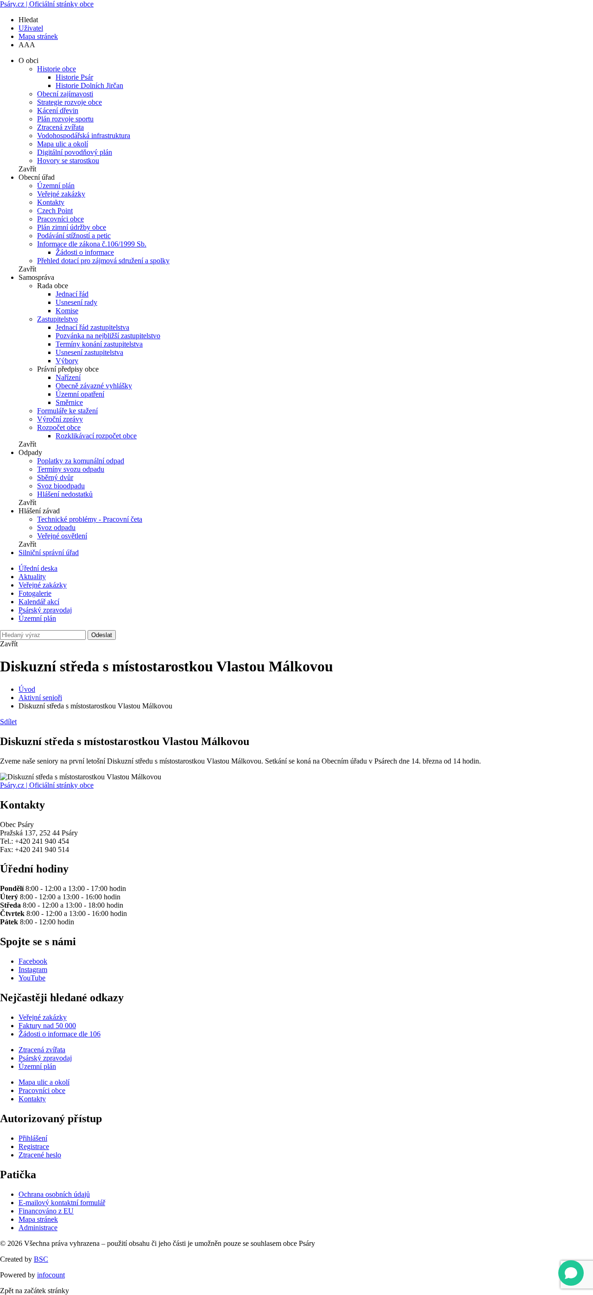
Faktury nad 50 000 (47, 1026)
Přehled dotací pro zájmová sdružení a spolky (103, 261)
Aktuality (32, 577)
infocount (51, 1275)
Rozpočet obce (59, 427)
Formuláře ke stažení (67, 411)
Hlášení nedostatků (65, 494)
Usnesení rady (76, 302)
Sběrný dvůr (55, 477)
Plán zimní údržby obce (71, 227)
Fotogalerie (35, 593)
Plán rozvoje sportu (65, 119)
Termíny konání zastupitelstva (99, 344)
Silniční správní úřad (49, 552)
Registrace (34, 1146)
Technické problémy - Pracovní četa (89, 519)
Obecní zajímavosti (65, 94)
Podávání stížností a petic (74, 236)
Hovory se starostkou (68, 160)
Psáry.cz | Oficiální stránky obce (47, 4)
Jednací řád (72, 294)
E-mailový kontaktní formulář (62, 1203)
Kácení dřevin (57, 110)
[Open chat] (571, 1273)
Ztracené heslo (40, 1155)
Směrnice (69, 402)
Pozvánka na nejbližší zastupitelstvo (108, 336)
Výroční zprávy (60, 419)
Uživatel (31, 28)
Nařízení (68, 377)
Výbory (67, 361)
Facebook (33, 961)
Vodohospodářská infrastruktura (83, 135)
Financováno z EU (46, 1211)
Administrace (38, 1228)
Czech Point (55, 211)
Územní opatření (80, 394)
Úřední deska (38, 568)
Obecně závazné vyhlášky (94, 386)
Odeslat (101, 635)
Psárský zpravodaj (45, 610)
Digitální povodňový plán (74, 152)
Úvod (27, 689)
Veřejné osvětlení (62, 536)
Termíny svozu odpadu (70, 469)
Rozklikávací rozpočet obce (96, 436)
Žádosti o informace (85, 252)
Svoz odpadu (56, 527)
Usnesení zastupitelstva (89, 352)
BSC (41, 1259)
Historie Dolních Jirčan (89, 85)
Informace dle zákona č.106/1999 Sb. (91, 244)
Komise (67, 311)
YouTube (32, 978)
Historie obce (56, 69)
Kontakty (50, 202)
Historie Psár (74, 77)
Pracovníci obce (60, 219)
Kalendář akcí (39, 602)
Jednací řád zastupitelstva (92, 327)
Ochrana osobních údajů (54, 1194)
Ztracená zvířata (60, 127)
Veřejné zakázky (61, 194)
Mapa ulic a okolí (62, 144)
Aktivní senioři (40, 697)
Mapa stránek (38, 36)
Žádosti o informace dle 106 (60, 1034)
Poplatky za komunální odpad (80, 461)
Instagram (33, 969)
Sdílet (8, 722)
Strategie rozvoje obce (69, 102)
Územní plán (56, 186)
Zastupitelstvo (57, 319)
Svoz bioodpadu (61, 486)
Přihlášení (33, 1138)
